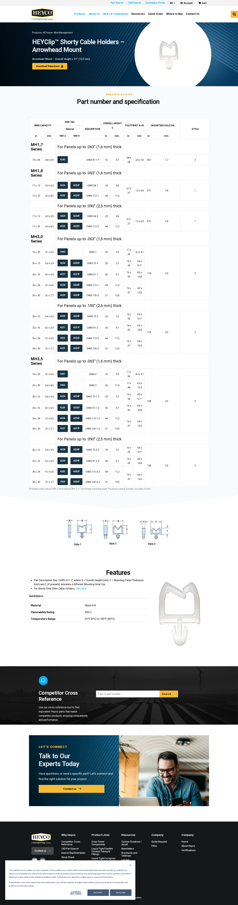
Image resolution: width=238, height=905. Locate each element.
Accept (98, 892)
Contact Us (192, 13)
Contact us (69, 788)
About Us (94, 13)
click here (81, 588)
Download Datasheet (48, 66)
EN (171, 3)
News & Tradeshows (115, 13)
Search (167, 694)
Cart (204, 3)
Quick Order (155, 13)
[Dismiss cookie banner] (130, 865)
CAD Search (134, 2)
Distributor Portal (155, 2)
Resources (138, 13)
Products (79, 13)
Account (188, 3)
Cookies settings (75, 892)
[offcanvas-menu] (234, 14)
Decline (120, 892)
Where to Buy (174, 13)
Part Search (117, 2)
